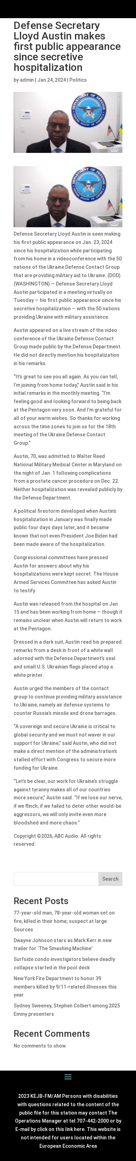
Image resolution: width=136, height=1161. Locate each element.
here (79, 1129)
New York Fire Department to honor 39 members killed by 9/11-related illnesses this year (65, 987)
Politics (78, 80)
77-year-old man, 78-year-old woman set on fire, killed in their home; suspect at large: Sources (64, 921)
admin (27, 80)
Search (110, 879)
